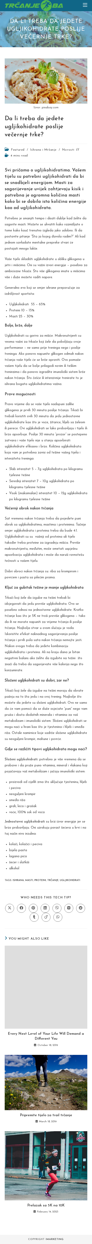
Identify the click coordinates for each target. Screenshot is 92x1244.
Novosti (68, 150)
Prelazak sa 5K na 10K (46, 1205)
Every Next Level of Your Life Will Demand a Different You (46, 1036)
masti (29, 880)
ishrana (18, 880)
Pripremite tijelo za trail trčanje (46, 1115)
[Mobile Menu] (85, 5)
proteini (40, 880)
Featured (18, 150)
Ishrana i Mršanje (43, 150)
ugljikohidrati (70, 880)
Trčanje (53, 880)
